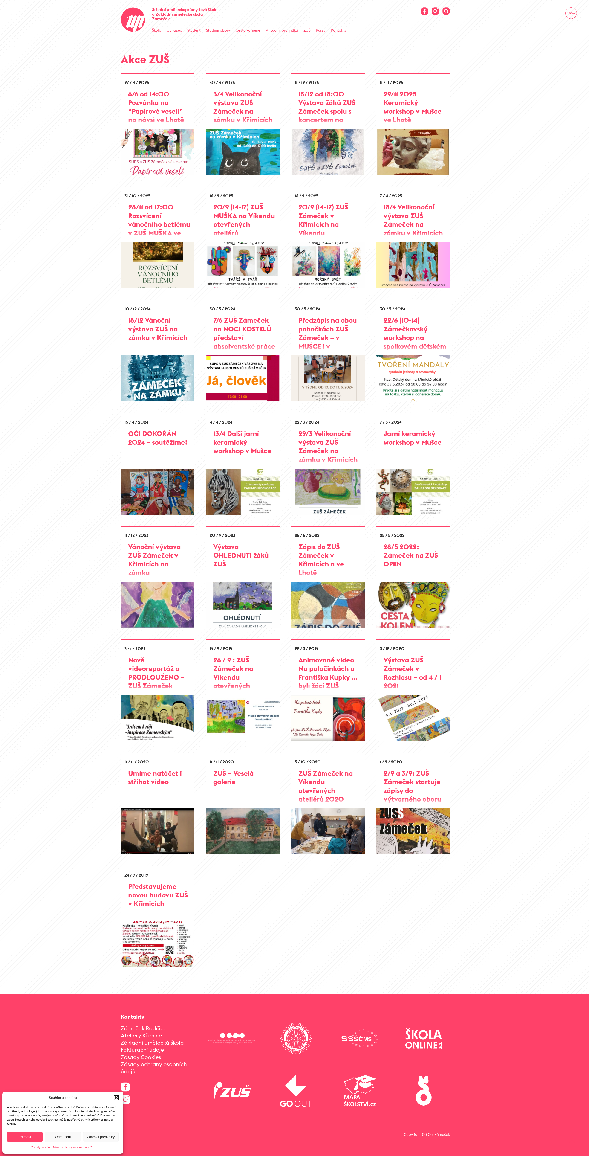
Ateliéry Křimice (141, 1035)
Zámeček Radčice (144, 1028)
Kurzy (321, 30)
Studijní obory (218, 30)
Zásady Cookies (141, 1057)
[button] (116, 1097)
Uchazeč (174, 30)
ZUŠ (306, 30)
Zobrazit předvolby (101, 1137)
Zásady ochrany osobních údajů (72, 1147)
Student (194, 30)
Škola (156, 30)
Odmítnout (63, 1137)
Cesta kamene (248, 30)
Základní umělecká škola (152, 1042)
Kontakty (338, 30)
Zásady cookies (40, 1147)
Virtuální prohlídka (282, 30)
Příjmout (24, 1137)
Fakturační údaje (142, 1049)
